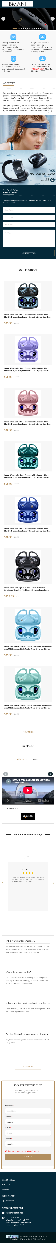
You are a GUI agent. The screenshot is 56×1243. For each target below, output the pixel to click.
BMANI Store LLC (41, 1236)
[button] (3, 19)
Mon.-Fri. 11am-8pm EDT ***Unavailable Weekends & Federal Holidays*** (18, 1222)
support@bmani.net (14, 1213)
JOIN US (28, 1156)
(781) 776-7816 (37, 69)
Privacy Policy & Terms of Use (20, 1239)
